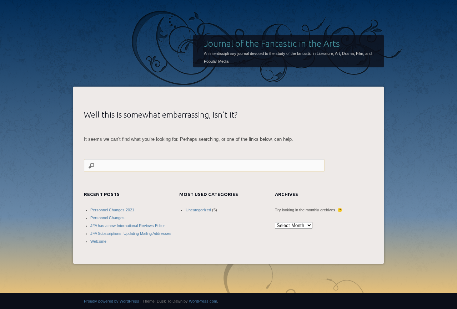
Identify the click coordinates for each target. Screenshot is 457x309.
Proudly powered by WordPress (111, 301)
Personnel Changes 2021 (112, 210)
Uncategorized (198, 210)
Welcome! (98, 241)
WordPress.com (203, 301)
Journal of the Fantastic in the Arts (272, 43)
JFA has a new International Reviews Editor (127, 225)
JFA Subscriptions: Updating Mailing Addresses (130, 233)
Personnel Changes (107, 218)
